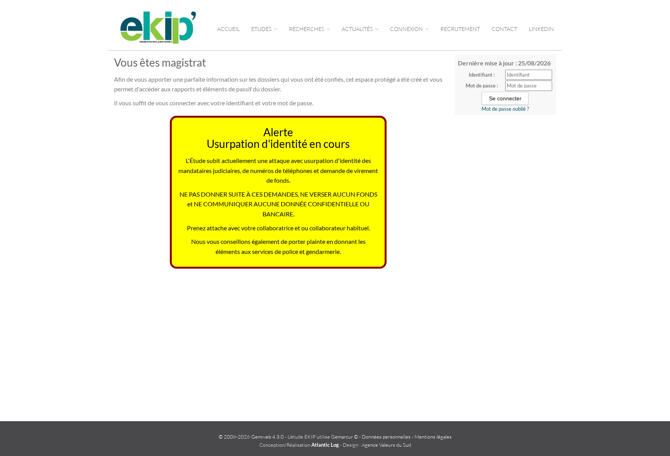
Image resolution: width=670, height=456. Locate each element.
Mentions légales (433, 437)
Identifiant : (482, 75)
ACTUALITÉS (358, 29)
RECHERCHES (307, 29)
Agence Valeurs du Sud (386, 445)
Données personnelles (386, 437)
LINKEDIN (541, 29)
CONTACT (504, 29)
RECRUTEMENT (460, 29)
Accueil (228, 29)
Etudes (262, 29)
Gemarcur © (344, 437)
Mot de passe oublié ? (505, 109)
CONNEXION (407, 29)
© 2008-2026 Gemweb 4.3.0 (251, 437)
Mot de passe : (482, 85)
